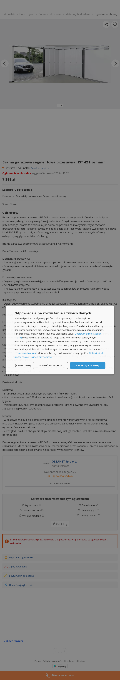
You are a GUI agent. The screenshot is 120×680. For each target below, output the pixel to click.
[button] (23, 365)
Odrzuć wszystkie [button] (50, 365)
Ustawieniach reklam (26, 353)
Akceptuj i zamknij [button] (87, 365)
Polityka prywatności (41, 356)
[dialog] (60, 340)
